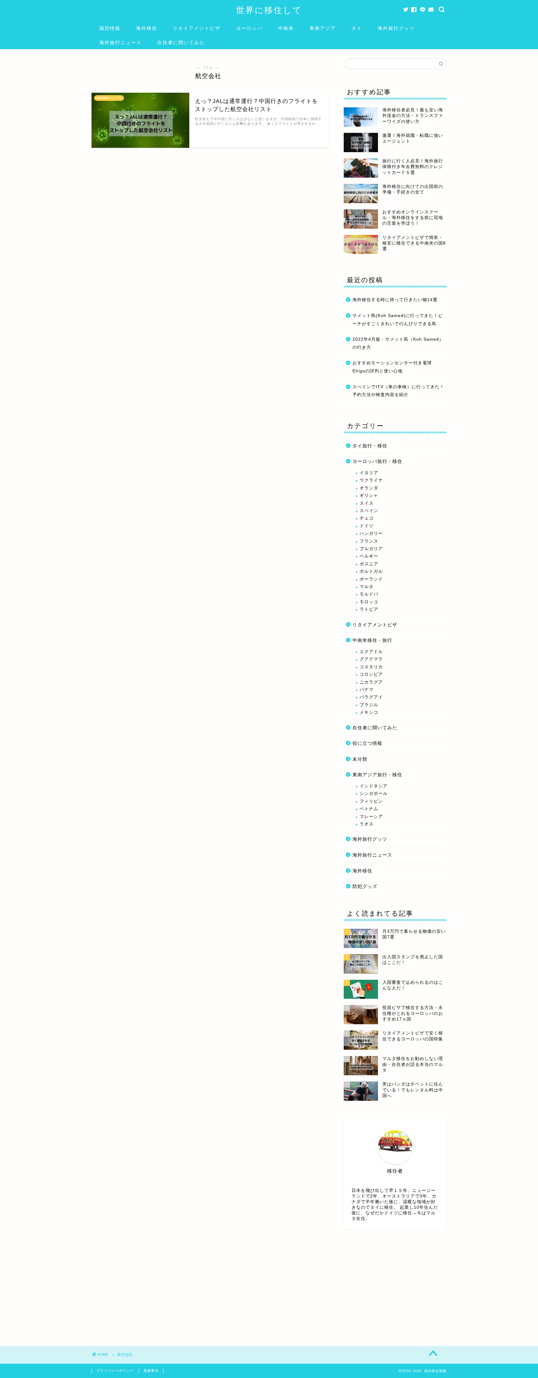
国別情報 (109, 28)
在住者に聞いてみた (181, 42)
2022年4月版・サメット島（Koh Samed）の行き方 (398, 343)
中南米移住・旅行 (372, 640)
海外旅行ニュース (120, 42)
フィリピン (371, 801)
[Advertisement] (395, 1284)
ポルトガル (371, 571)
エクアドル (371, 651)
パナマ (367, 689)
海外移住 (146, 28)
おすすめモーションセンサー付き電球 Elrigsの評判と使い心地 (392, 367)
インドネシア (374, 786)
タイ (357, 28)
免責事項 (151, 1370)
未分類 (359, 759)
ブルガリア (371, 548)
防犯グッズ (364, 886)
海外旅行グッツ (396, 28)
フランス (369, 541)
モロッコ (369, 602)
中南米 (286, 28)
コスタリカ (371, 667)
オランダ (369, 488)
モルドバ (369, 594)
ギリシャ (369, 495)
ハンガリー (371, 533)
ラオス (367, 824)
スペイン (369, 510)
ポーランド (371, 579)
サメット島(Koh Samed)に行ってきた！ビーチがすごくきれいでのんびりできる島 (397, 319)
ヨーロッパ (249, 28)
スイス (367, 503)
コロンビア (371, 674)
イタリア (369, 472)
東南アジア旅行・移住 (377, 774)
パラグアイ (371, 697)
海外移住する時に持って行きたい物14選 (394, 299)
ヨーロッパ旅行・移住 (377, 461)
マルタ (367, 586)
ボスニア (369, 564)
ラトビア (369, 609)
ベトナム (369, 808)
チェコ (367, 518)
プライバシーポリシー (115, 1370)
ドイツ (367, 526)
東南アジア (322, 28)
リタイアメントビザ (196, 28)
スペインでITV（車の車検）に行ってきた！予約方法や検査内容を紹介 (398, 391)
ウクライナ (371, 480)
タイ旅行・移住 (369, 445)
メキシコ (369, 712)
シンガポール (374, 793)
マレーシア (371, 816)
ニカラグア (371, 682)
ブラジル (369, 705)
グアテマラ (371, 659)
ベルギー (369, 556)
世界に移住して (269, 10)
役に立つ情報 (367, 743)
